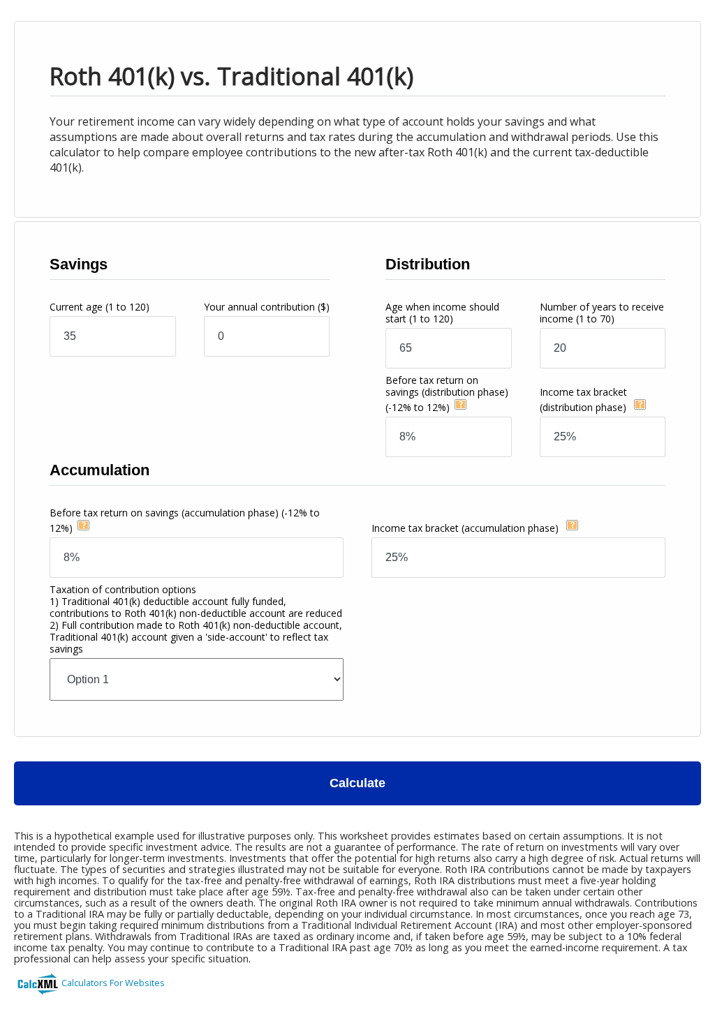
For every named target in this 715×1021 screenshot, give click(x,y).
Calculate (357, 783)
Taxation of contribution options (196, 619)
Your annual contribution (267, 306)
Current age (99, 306)
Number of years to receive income (602, 312)
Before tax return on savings (446, 393)
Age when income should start (442, 312)
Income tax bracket (465, 528)
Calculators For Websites (113, 982)
